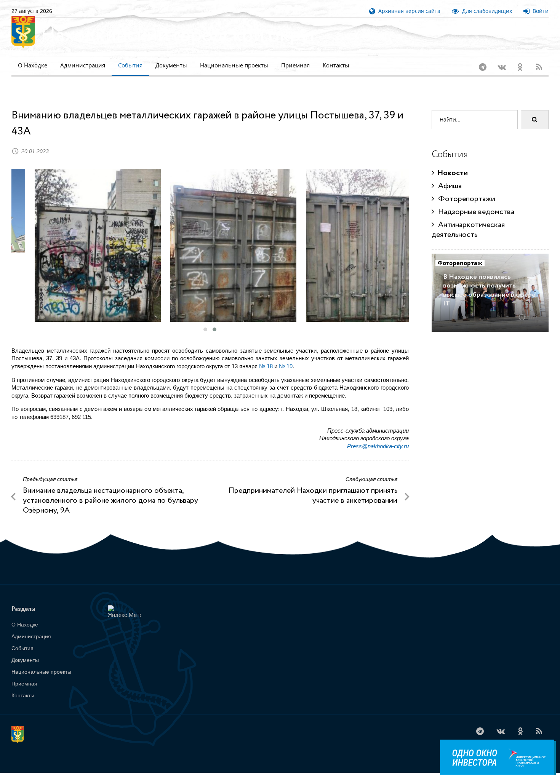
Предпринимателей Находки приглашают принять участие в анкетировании (313, 485)
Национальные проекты (234, 65)
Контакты (336, 65)
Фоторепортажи (464, 189)
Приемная (295, 65)
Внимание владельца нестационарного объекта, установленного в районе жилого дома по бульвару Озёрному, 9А (110, 490)
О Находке (32, 65)
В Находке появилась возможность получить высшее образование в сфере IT (489, 280)
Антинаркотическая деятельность (468, 219)
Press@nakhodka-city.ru (378, 436)
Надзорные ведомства (474, 202)
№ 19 (286, 356)
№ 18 (266, 356)
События (130, 65)
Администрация (82, 65)
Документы (171, 65)
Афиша (448, 176)
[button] (205, 319)
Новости (451, 163)
